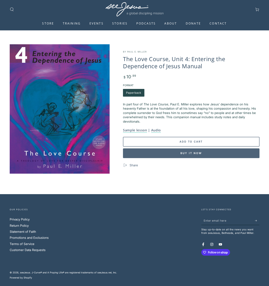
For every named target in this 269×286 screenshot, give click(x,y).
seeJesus (25, 272)
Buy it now (191, 153)
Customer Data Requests (28, 250)
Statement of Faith (23, 231)
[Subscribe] (257, 220)
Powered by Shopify (21, 277)
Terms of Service (22, 244)
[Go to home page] (134, 9)
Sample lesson (135, 130)
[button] (12, 9)
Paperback (134, 94)
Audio (156, 130)
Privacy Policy (20, 219)
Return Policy (19, 225)
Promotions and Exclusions (29, 238)
